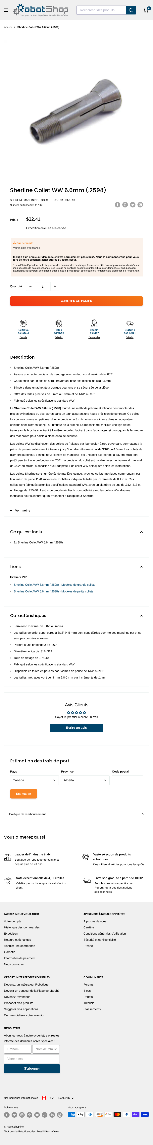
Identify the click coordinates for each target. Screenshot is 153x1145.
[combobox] (101, 10)
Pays (13, 771)
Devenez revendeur (17, 996)
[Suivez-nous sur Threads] (60, 1115)
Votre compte (12, 921)
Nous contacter (14, 964)
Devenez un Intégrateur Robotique (26, 984)
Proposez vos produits (18, 1003)
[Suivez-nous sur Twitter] (14, 1115)
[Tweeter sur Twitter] (132, 204)
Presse (88, 945)
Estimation (23, 793)
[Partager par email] (140, 204)
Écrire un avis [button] (76, 727)
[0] (145, 10)
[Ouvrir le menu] (6, 10)
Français (64, 1097)
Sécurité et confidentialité (99, 939)
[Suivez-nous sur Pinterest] (29, 1115)
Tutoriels (88, 1003)
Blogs (87, 990)
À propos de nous (94, 921)
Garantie (9, 952)
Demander (94, 337)
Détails (23, 337)
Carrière (88, 927)
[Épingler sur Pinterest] (125, 204)
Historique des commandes (22, 927)
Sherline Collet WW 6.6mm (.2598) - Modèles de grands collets (54, 584)
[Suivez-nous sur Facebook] (7, 1115)
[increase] (55, 286)
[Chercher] (131, 10)
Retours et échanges (17, 939)
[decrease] (30, 286)
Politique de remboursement (27, 814)
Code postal (120, 771)
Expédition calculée (38, 228)
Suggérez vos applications (21, 1009)
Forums (88, 984)
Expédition (11, 933)
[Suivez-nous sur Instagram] (22, 1115)
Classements (92, 1009)
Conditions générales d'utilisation (104, 933)
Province (67, 771)
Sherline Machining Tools (29, 200)
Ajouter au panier (76, 301)
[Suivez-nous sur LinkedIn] (52, 1115)
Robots (88, 996)
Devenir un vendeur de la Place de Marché (31, 990)
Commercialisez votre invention (24, 1015)
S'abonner (32, 1068)
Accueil (8, 27)
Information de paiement (19, 958)
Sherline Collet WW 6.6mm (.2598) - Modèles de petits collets (53, 591)
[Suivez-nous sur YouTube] (37, 1115)
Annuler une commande (19, 945)
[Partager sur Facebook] (117, 204)
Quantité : (17, 286)
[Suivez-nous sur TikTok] (44, 1115)
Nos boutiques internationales (21, 1097)
